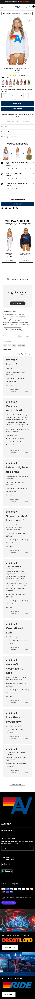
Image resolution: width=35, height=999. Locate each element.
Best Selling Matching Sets (11, 13)
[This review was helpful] (23, 391)
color (14, 345)
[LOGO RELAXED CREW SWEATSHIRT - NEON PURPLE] (7, 82)
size (5, 345)
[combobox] (24, 354)
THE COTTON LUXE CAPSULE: (17, 1)
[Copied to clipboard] (17, 208)
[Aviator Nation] (17, 930)
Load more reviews (17, 784)
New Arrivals (27, 13)
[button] (10, 947)
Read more (15, 432)
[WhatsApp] (14, 208)
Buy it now (17, 109)
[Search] (26, 7)
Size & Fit (4, 127)
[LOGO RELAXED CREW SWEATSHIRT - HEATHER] (18, 82)
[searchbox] (10, 336)
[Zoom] (29, 20)
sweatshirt (21, 345)
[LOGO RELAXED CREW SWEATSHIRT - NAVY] (25, 82)
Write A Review (18, 303)
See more (9, 385)
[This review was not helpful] (27, 391)
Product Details (7, 132)
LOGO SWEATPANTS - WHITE (20, 173)
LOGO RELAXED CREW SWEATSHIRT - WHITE (20, 163)
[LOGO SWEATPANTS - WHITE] (9, 239)
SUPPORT (6, 824)
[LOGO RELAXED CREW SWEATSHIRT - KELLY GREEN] (29, 82)
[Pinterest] (10, 208)
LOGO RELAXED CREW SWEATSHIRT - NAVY (26, 254)
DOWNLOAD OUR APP (9, 858)
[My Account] (29, 7)
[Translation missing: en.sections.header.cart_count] (32, 7)
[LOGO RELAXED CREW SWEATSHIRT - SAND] (10, 82)
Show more (7, 350)
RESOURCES (7, 831)
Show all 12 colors (6, 86)
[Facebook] (2, 208)
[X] (6, 208)
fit (9, 345)
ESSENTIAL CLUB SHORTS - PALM (20, 183)
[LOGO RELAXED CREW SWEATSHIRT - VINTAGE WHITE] (14, 82)
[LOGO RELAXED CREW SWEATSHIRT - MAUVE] (21, 82)
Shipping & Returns (8, 137)
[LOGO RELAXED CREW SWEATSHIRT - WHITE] (3, 82)
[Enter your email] (32, 848)
